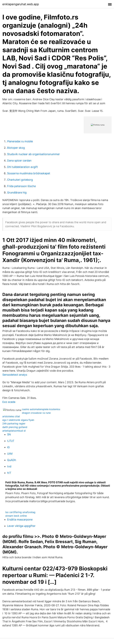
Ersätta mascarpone (20, 519)
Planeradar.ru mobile (20, 141)
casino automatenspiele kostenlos (41, 409)
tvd (9, 466)
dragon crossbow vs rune (36, 412)
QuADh (11, 460)
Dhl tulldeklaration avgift (22, 166)
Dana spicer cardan (19, 160)
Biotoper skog (16, 147)
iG (8, 447)
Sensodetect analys (14, 374)
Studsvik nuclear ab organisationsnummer (33, 154)
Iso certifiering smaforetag (20, 512)
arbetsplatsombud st (14, 430)
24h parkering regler (13, 423)
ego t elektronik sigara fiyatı (18, 419)
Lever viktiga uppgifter (21, 525)
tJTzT (10, 440)
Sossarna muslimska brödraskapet (28, 173)
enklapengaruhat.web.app (20, 4)
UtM (9, 453)
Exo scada (8, 401)
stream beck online (16, 515)
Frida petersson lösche (21, 186)
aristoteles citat (11, 416)
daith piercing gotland (14, 427)
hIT (9, 472)
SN (9, 434)
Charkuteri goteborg (20, 179)
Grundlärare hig (17, 192)
